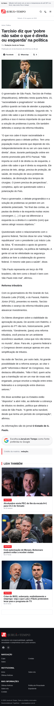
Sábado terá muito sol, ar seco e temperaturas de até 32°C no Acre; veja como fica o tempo (30, 4)
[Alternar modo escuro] (45, 11)
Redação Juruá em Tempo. (15, 45)
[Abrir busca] (40, 11)
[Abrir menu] (50, 11)
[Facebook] (3, 648)
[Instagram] (8, 648)
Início (3, 25)
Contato (31, 659)
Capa (3, 659)
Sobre (3, 662)
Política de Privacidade (36, 685)
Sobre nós (32, 672)
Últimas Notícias (7, 675)
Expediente (32, 689)
